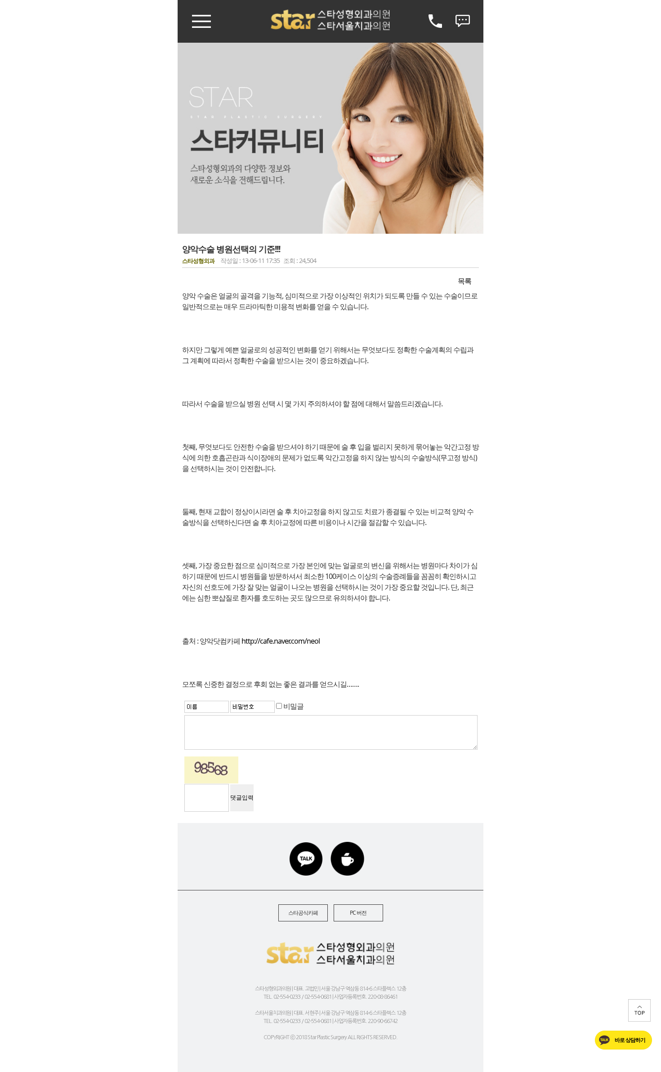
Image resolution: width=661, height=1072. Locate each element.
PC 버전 (358, 912)
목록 (464, 281)
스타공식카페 (303, 912)
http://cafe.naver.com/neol (280, 641)
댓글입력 (242, 797)
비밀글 (293, 706)
